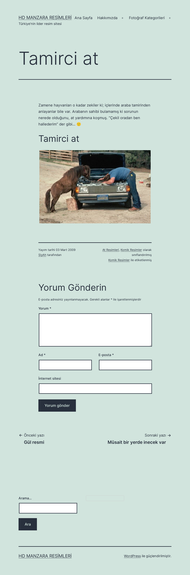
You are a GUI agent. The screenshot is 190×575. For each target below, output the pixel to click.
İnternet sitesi (49, 378)
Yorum (44, 308)
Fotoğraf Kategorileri (147, 18)
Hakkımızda (107, 18)
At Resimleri (110, 250)
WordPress (132, 556)
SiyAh (42, 255)
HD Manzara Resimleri (45, 17)
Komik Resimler (131, 250)
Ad (41, 355)
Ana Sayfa (83, 18)
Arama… (25, 498)
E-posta (106, 355)
